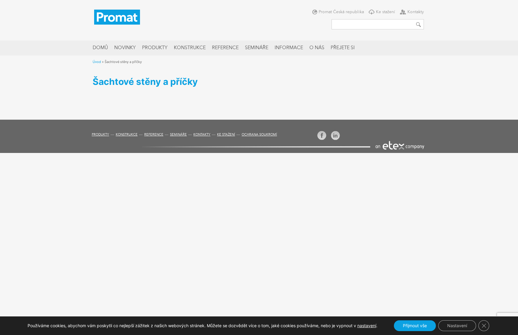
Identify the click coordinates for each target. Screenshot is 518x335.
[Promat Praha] (117, 16)
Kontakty (415, 12)
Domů (100, 48)
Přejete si (343, 48)
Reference (225, 48)
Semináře (256, 48)
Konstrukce (190, 48)
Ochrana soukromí (259, 134)
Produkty (155, 48)
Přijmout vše (415, 325)
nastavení (366, 325)
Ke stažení (385, 12)
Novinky (125, 48)
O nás (316, 48)
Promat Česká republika (341, 12)
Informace (289, 48)
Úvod (97, 62)
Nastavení (457, 325)
